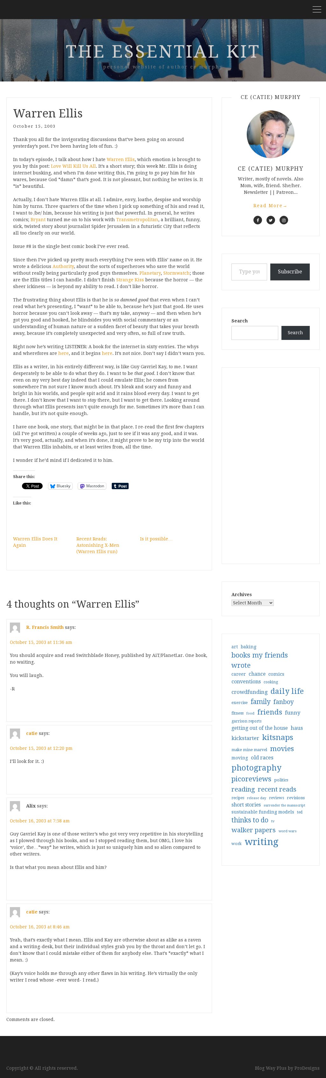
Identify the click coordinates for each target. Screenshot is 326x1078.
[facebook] (257, 220)
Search (239, 320)
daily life (287, 691)
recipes (237, 798)
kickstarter (245, 738)
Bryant (38, 219)
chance (257, 674)
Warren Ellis (121, 159)
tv (273, 821)
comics (276, 674)
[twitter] (270, 220)
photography (256, 767)
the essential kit (163, 51)
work (236, 844)
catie (32, 733)
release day (256, 798)
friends (269, 712)
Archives (241, 594)
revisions (296, 797)
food (250, 713)
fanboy (283, 702)
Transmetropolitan (137, 219)
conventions (246, 682)
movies (282, 748)
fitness (237, 713)
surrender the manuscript (284, 805)
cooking (271, 682)
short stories (246, 805)
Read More (270, 205)
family (261, 702)
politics (281, 780)
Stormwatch (176, 273)
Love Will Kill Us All (73, 166)
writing (261, 841)
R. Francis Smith (45, 627)
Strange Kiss (130, 279)
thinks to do (249, 820)
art (234, 646)
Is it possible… (156, 538)
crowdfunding (249, 692)
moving (239, 757)
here (63, 353)
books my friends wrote (259, 660)
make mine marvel (249, 750)
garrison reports (246, 721)
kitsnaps (277, 737)
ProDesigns (307, 1068)
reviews (276, 797)
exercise (239, 702)
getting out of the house (259, 728)
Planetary (150, 273)
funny (293, 712)
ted (299, 812)
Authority (63, 266)
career (238, 674)
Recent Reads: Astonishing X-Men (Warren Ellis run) (97, 545)
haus (297, 728)
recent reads (277, 789)
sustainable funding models (262, 811)
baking (248, 646)
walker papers (253, 830)
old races (262, 758)
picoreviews (251, 779)
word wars (288, 831)
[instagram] (284, 220)
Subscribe (290, 272)
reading (243, 789)
